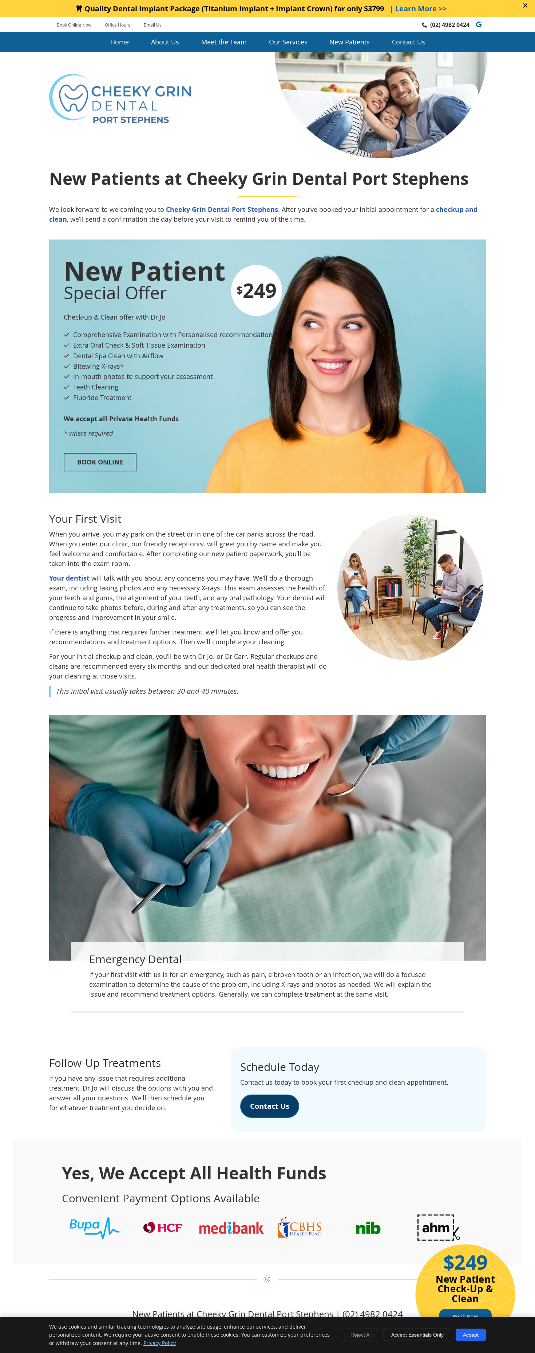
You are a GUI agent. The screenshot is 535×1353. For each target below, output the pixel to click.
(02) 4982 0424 (449, 25)
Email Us (153, 25)
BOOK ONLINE (100, 462)
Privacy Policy (159, 1343)
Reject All (361, 1335)
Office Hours (117, 25)
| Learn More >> (418, 8)
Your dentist (69, 578)
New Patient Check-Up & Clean (465, 1291)
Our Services (288, 41)
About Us (165, 41)
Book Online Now (74, 25)
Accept (471, 1335)
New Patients (349, 41)
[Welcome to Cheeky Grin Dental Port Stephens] (120, 120)
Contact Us (408, 41)
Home (119, 41)
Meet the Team (224, 41)
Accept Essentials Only (417, 1335)
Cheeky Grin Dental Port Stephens (222, 209)
